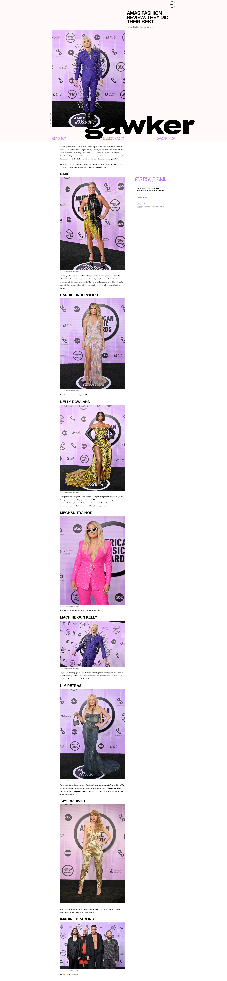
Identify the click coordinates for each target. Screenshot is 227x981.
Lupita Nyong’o (81, 791)
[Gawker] (140, 128)
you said (115, 496)
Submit (139, 204)
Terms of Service (159, 206)
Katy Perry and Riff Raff (111, 788)
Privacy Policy (139, 207)
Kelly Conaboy (59, 138)
